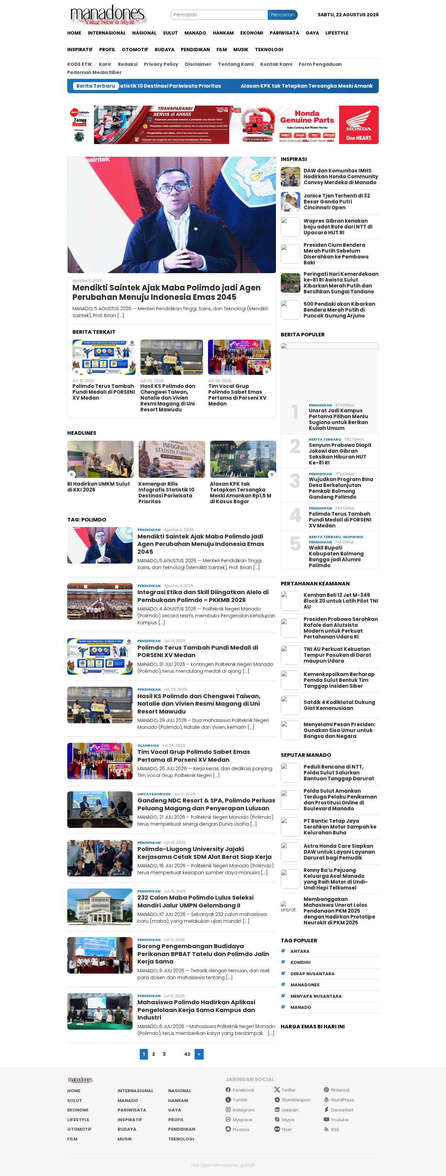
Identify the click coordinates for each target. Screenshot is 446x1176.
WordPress (342, 1100)
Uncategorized (153, 794)
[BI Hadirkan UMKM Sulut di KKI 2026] (100, 459)
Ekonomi (77, 1110)
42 (187, 1054)
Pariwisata (132, 1110)
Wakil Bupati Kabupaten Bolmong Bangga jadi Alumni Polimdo (336, 556)
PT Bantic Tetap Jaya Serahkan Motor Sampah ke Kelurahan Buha (340, 827)
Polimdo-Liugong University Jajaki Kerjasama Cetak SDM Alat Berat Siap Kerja (204, 852)
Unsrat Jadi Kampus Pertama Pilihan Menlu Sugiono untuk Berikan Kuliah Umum (338, 419)
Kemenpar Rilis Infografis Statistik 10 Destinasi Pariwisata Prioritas (166, 493)
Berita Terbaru (325, 439)
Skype (288, 1120)
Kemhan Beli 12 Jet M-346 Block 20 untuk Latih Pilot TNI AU (341, 601)
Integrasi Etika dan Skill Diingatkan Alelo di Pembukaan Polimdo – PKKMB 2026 (203, 596)
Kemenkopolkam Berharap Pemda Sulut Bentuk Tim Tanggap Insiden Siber (339, 680)
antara (300, 951)
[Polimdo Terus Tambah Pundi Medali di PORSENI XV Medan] (103, 357)
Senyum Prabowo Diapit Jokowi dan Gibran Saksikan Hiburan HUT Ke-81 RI (340, 454)
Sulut (74, 1100)
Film (72, 1139)
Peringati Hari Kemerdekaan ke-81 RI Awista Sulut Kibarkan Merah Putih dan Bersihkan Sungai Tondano (341, 283)
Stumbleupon (296, 1100)
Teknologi (181, 1139)
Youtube (340, 1120)
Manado (128, 1100)
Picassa (241, 1129)
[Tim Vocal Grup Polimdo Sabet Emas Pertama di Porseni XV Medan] (239, 357)
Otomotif (79, 1129)
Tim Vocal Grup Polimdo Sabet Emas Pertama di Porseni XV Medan (237, 395)
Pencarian (283, 14)
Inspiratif (130, 1120)
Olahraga (148, 745)
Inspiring (353, 536)
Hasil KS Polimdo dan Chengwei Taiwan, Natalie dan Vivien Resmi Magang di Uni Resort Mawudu (167, 398)
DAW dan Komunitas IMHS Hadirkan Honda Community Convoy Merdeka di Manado (341, 176)
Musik (125, 1139)
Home (73, 1091)
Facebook (243, 1090)
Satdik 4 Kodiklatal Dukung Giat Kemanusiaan (339, 705)
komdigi (301, 962)
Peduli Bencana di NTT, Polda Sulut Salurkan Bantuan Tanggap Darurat (339, 773)
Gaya (174, 1110)
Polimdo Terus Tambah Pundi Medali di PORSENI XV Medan (103, 392)
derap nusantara (313, 974)
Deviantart (342, 1110)
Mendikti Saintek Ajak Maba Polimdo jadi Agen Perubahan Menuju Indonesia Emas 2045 (166, 292)
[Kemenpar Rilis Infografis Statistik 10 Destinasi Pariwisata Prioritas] (171, 459)
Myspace (242, 1120)
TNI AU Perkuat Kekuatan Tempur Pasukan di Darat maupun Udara (337, 655)
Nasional (179, 1091)
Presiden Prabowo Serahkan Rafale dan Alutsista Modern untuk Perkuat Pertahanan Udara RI (341, 628)
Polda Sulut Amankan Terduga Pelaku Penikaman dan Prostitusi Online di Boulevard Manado (340, 800)
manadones (305, 985)
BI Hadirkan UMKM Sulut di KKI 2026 (98, 487)
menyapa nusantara (316, 996)
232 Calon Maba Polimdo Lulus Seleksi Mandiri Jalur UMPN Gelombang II (195, 901)
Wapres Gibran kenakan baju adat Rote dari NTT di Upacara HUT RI (338, 227)
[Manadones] (107, 14)
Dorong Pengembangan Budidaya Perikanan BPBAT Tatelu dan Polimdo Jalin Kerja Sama (203, 953)
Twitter (289, 1090)
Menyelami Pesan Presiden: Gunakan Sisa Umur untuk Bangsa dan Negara (339, 730)
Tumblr (240, 1100)
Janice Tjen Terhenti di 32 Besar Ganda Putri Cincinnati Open (337, 202)
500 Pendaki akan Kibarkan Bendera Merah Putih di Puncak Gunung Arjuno (339, 310)
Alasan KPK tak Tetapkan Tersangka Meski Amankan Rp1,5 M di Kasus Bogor (294, 86)
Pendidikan (149, 529)
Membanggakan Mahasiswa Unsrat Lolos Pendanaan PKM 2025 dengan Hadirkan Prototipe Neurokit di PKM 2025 (339, 911)
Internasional (135, 1091)
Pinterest (340, 1090)
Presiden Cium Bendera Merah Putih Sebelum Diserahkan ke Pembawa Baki (336, 254)
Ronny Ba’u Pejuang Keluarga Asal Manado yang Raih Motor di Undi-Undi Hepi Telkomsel (336, 879)
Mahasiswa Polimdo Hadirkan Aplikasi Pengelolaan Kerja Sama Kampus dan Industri (196, 1010)
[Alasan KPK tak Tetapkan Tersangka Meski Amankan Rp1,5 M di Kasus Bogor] (243, 459)
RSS (335, 1129)
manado (301, 1007)
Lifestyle (78, 1120)
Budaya (127, 1129)
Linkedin (290, 1110)
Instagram (244, 1110)
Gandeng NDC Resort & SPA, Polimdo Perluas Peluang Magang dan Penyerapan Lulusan (206, 804)
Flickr (287, 1129)
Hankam (178, 1100)
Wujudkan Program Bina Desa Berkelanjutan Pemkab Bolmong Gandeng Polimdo (341, 488)
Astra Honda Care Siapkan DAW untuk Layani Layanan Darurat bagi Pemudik (339, 852)
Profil (176, 1120)
